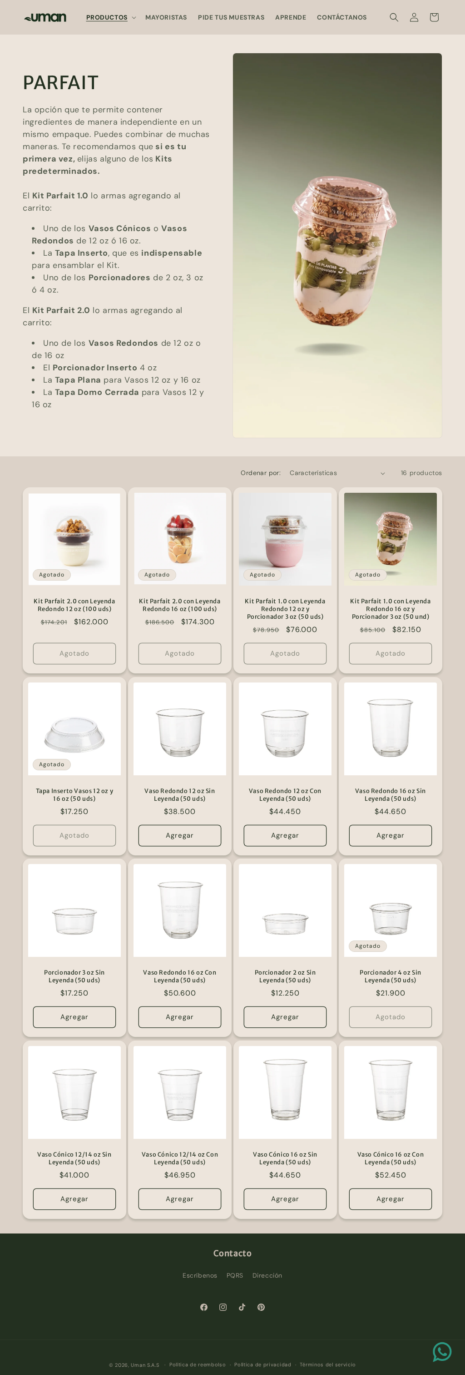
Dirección (267, 1275)
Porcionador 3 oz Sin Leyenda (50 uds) (74, 976)
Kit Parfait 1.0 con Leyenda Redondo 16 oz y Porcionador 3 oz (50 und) (390, 609)
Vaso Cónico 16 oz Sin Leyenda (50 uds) (285, 1158)
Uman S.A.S (145, 1365)
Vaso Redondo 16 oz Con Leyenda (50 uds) (179, 976)
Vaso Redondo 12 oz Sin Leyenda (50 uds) (179, 795)
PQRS (235, 1275)
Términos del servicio (328, 1364)
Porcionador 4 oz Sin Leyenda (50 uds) (390, 976)
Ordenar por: (261, 473)
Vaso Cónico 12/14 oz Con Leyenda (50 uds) (180, 1158)
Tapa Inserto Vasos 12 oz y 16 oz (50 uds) (75, 795)
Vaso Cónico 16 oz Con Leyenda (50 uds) (390, 1158)
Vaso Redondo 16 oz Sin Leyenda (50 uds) (390, 795)
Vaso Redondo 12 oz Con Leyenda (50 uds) (285, 795)
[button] (110, 17)
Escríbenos (200, 1275)
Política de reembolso (197, 1364)
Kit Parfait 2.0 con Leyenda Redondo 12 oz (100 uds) (74, 605)
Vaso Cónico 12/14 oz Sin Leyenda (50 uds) (74, 1158)
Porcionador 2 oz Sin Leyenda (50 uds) (285, 976)
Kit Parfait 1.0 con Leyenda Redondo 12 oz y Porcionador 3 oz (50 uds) (285, 609)
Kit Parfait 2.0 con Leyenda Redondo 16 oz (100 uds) (179, 605)
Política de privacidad (262, 1364)
